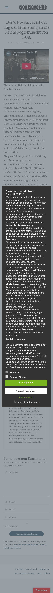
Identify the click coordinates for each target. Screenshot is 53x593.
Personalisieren (26, 397)
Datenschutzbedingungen (26, 402)
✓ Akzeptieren (25, 383)
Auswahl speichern (26, 391)
